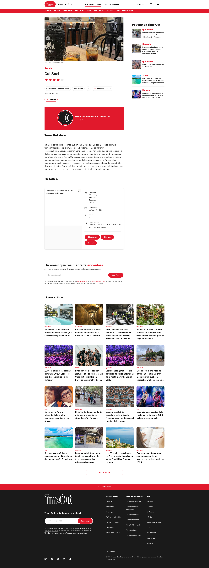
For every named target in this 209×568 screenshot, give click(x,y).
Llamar (91, 243)
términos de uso (82, 281)
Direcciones (92, 237)
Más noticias (104, 473)
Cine (95, 11)
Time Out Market (127, 11)
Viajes (118, 11)
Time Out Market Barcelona (132, 508)
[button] (79, 190)
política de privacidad (98, 281)
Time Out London (132, 520)
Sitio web (107, 237)
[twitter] (58, 559)
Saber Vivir (150, 543)
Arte (76, 11)
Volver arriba (106, 487)
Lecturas (150, 502)
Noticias (48, 11)
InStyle (149, 517)
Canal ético (110, 528)
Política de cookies (112, 522)
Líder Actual (151, 538)
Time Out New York (133, 525)
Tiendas (101, 11)
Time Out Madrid (132, 515)
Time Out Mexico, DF (133, 535)
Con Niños (110, 11)
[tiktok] (70, 559)
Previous (48, 38)
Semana (150, 507)
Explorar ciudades (93, 5)
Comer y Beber (67, 11)
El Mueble (150, 512)
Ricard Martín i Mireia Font (98, 117)
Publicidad (110, 507)
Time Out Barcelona (133, 502)
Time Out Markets (111, 5)
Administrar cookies (113, 533)
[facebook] (52, 559)
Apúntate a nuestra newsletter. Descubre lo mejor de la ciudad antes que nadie (73, 269)
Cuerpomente (152, 533)
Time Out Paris (131, 530)
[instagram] (46, 559)
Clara (148, 528)
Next (120, 38)
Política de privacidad (113, 517)
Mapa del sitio (110, 552)
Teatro (82, 11)
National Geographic (154, 522)
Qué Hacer (56, 11)
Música (89, 11)
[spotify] (64, 559)
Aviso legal (110, 512)
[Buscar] (151, 4)
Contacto (109, 502)
